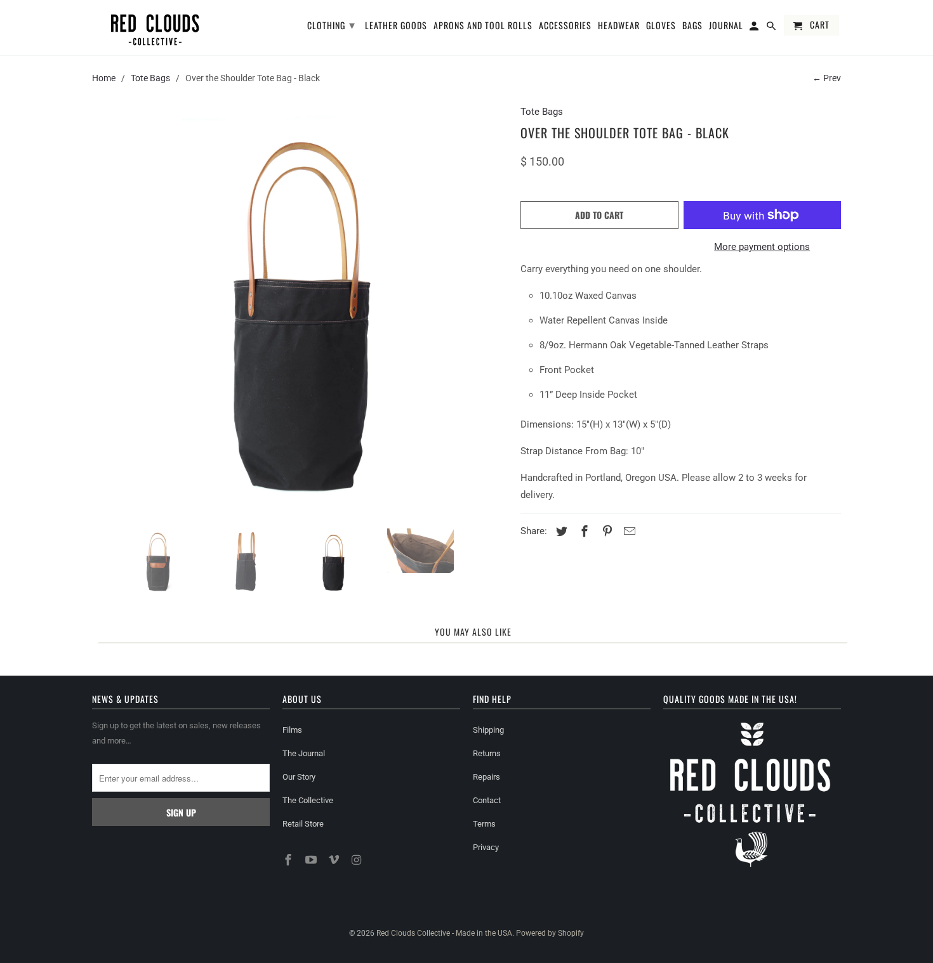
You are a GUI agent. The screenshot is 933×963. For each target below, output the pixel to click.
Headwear (619, 26)
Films (292, 730)
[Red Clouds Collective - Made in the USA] (155, 28)
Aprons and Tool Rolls (483, 26)
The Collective (307, 800)
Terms (484, 824)
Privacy (486, 847)
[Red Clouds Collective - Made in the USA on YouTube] (312, 860)
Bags (692, 26)
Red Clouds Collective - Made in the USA (444, 933)
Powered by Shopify (550, 933)
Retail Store (303, 824)
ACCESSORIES (565, 26)
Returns (487, 753)
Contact (487, 800)
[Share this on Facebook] (582, 531)
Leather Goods (396, 26)
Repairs (486, 777)
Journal (726, 26)
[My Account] (755, 28)
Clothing (331, 24)
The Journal (303, 753)
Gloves (661, 26)
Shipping (488, 730)
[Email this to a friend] (628, 531)
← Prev (826, 78)
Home (104, 78)
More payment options (762, 246)
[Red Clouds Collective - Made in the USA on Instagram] (357, 860)
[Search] (772, 28)
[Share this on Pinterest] (605, 531)
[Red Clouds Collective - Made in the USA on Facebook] (289, 860)
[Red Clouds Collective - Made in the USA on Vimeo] (335, 860)
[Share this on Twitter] (560, 531)
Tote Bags (150, 78)
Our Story (298, 777)
